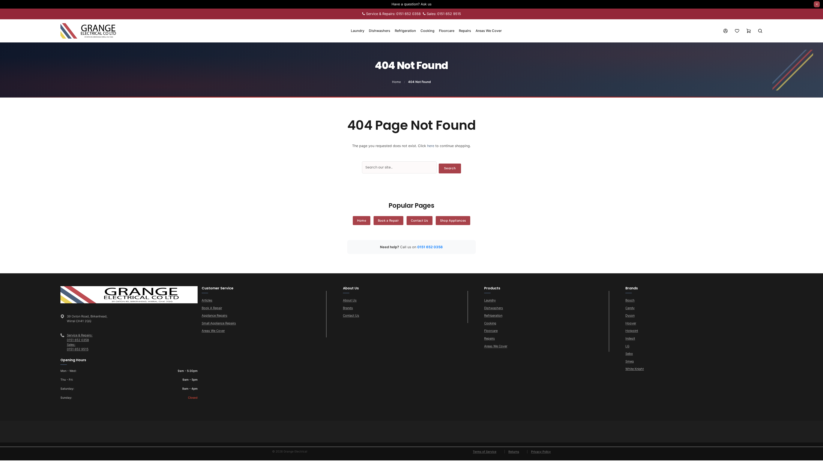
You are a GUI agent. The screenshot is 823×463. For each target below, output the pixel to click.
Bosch (630, 300)
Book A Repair (212, 308)
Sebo (629, 353)
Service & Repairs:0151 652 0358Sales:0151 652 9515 (80, 342)
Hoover (630, 323)
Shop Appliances (453, 220)
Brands (348, 308)
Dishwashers (493, 308)
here (430, 146)
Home (396, 82)
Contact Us (419, 220)
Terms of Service (484, 451)
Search (450, 168)
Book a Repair (388, 220)
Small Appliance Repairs (219, 323)
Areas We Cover (213, 330)
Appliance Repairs (214, 315)
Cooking (490, 323)
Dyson (630, 315)
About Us (350, 300)
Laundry (490, 300)
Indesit (630, 338)
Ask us (426, 4)
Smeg (629, 361)
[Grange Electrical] (92, 30)
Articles (207, 300)
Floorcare (491, 330)
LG (627, 346)
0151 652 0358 (430, 247)
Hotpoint (631, 330)
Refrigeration (493, 315)
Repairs (489, 338)
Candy (630, 308)
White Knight (634, 369)
